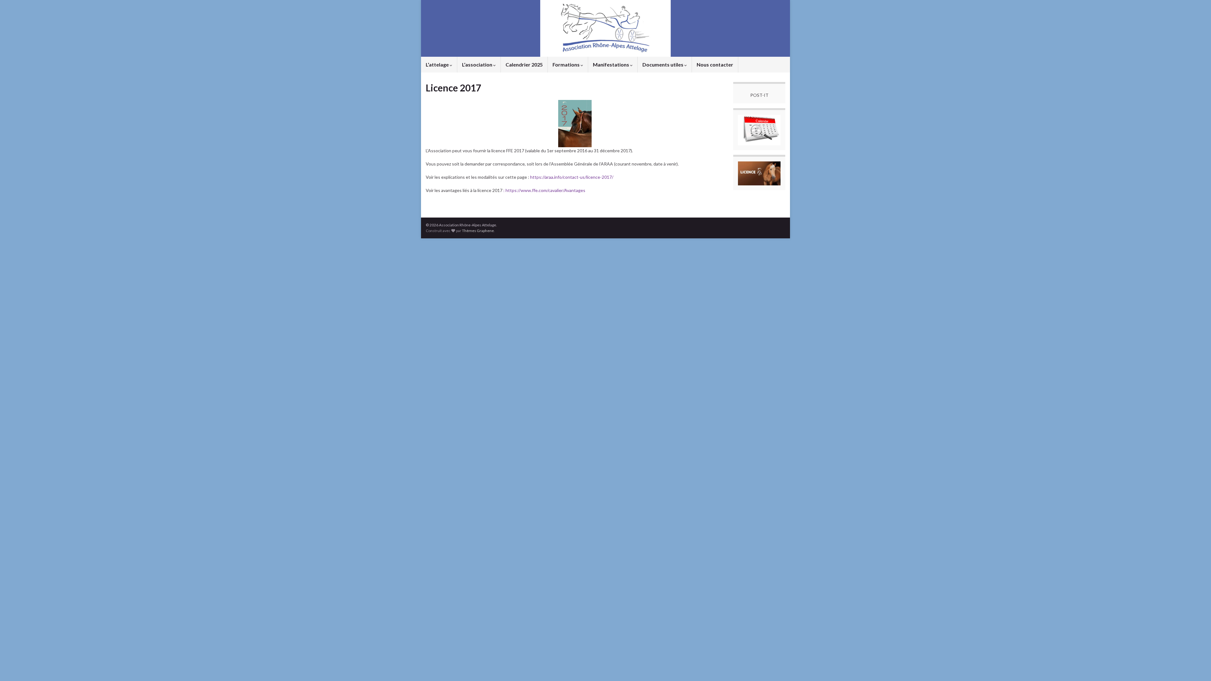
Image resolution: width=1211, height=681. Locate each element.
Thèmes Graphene (478, 230)
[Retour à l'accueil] (605, 28)
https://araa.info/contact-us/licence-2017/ (571, 177)
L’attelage (438, 64)
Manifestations (611, 64)
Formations (567, 64)
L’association (477, 64)
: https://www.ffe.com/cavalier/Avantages (543, 190)
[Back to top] (1197, 667)
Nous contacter (715, 64)
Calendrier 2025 (524, 64)
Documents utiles (663, 64)
